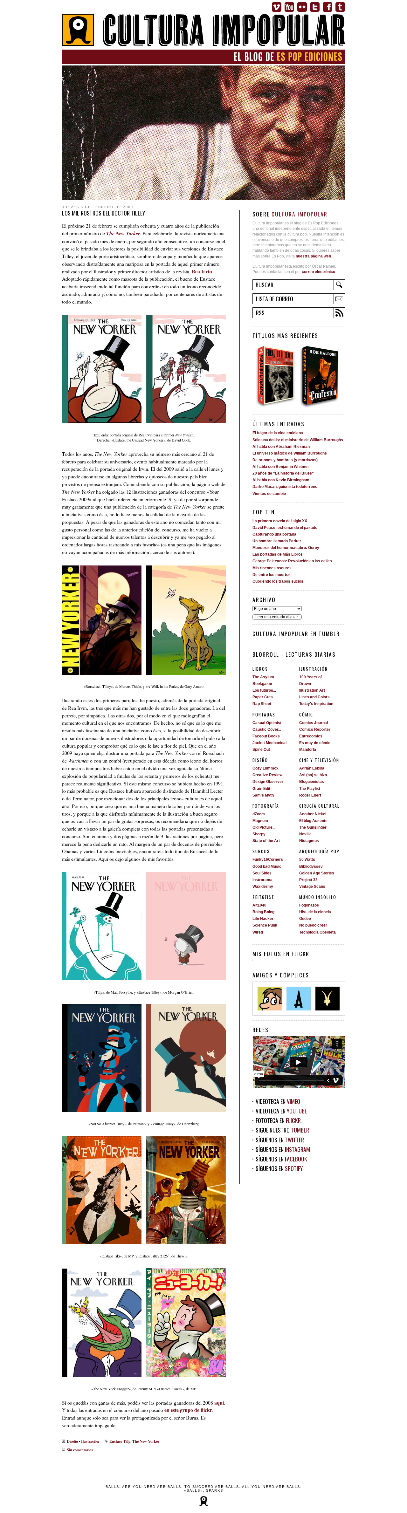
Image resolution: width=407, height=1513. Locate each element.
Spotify (294, 1168)
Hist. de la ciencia (315, 912)
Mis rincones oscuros (272, 568)
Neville (305, 834)
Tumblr (340, 7)
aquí (219, 1402)
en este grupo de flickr (188, 1410)
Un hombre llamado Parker (276, 541)
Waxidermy (262, 886)
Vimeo (276, 7)
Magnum (260, 821)
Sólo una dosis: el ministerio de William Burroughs (297, 440)
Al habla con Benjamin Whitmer (280, 467)
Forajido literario (275, 376)
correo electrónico (318, 272)
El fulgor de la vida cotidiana (277, 433)
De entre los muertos (271, 575)
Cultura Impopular (203, 30)
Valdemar (327, 998)
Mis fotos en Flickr (280, 953)
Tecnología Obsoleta (317, 932)
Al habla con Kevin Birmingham (280, 480)
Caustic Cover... (266, 729)
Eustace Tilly (119, 1441)
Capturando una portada (274, 534)
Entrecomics (310, 736)
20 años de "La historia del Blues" (283, 473)
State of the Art (266, 841)
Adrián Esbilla (311, 768)
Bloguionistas (311, 782)
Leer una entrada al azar (276, 617)
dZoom (258, 814)
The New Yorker (145, 1441)
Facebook (327, 7)
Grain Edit (261, 789)
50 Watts (307, 859)
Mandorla (307, 749)
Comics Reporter (314, 729)
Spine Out (261, 749)
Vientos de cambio (269, 494)
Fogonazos (309, 905)
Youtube (289, 7)
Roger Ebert (310, 795)
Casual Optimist (266, 723)
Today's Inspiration (316, 704)
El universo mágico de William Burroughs (289, 453)
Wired (257, 932)
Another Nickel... (314, 814)
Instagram (297, 1149)
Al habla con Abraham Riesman (281, 446)
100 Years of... (312, 677)
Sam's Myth (263, 795)
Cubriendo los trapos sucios (277, 581)
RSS (260, 313)
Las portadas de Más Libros (277, 554)
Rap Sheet (261, 704)
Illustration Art (312, 690)
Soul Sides (262, 873)
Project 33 (308, 880)
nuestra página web (313, 256)
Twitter (315, 7)
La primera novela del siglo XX (279, 521)
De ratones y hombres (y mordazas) (285, 460)
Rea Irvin (202, 271)
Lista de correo (274, 299)
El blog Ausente (313, 821)
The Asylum (263, 677)
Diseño (72, 1441)
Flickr (302, 7)
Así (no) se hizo (313, 775)
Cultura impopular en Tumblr (296, 633)
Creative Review (267, 775)
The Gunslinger (313, 827)
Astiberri (298, 998)
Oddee (305, 919)
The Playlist (309, 789)
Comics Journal (313, 723)
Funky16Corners (267, 859)
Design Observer (267, 782)
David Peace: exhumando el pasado (284, 528)
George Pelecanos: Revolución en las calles (292, 561)
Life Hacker (262, 919)
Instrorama (262, 880)
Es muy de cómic (314, 743)
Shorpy (259, 834)
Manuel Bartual (270, 998)
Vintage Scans (312, 886)
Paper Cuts (262, 697)
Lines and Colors (314, 697)
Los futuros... (264, 690)
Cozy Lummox (265, 768)
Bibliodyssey (311, 866)
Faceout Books (266, 736)
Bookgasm (262, 684)
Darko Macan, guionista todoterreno (284, 487)
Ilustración (90, 1441)
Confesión (322, 376)
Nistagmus (309, 841)
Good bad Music (266, 866)
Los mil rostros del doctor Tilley (103, 213)
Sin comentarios (80, 1450)
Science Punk (264, 925)
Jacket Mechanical (269, 743)
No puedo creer (313, 925)
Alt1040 (259, 905)
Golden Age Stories (316, 873)
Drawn (305, 684)
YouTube (297, 1111)
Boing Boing (263, 912)
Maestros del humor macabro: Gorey (285, 548)
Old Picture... (263, 827)
